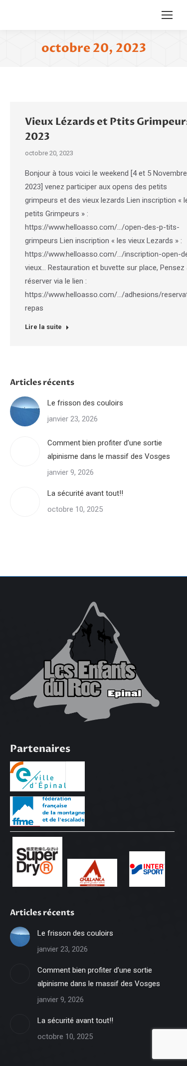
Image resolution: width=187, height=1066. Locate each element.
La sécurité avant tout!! (85, 493)
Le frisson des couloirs (85, 402)
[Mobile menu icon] (167, 15)
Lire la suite (43, 327)
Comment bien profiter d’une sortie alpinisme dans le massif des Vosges (108, 449)
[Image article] (25, 411)
